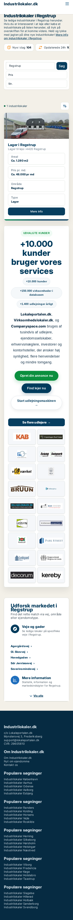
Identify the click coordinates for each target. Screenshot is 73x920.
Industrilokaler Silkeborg (20, 839)
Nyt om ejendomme (16, 761)
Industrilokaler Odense (18, 786)
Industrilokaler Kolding (18, 811)
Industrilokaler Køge (17, 871)
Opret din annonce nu (36, 375)
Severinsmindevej (23, 668)
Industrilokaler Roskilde (19, 821)
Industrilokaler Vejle (16, 818)
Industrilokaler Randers (19, 807)
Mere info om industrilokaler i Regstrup (36, 36)
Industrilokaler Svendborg (21, 907)
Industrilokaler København (21, 779)
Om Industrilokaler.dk (18, 757)
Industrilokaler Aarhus (18, 782)
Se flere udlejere (36, 422)
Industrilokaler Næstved (19, 850)
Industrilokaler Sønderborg (21, 903)
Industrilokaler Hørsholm (19, 843)
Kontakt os (11, 764)
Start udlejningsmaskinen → (36, 402)
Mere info (36, 211)
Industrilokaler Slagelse (19, 893)
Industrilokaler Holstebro (20, 875)
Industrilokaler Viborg (18, 864)
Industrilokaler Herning (18, 836)
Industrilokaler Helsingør (19, 846)
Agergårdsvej (20, 646)
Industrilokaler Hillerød (18, 896)
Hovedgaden (19, 657)
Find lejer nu (36, 388)
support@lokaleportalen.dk (21, 740)
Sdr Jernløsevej (21, 663)
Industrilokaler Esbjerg (18, 793)
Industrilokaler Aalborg (18, 789)
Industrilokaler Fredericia (20, 868)
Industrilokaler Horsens (19, 814)
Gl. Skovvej (18, 651)
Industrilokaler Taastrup (19, 878)
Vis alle (38, 695)
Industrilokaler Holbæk (18, 900)
